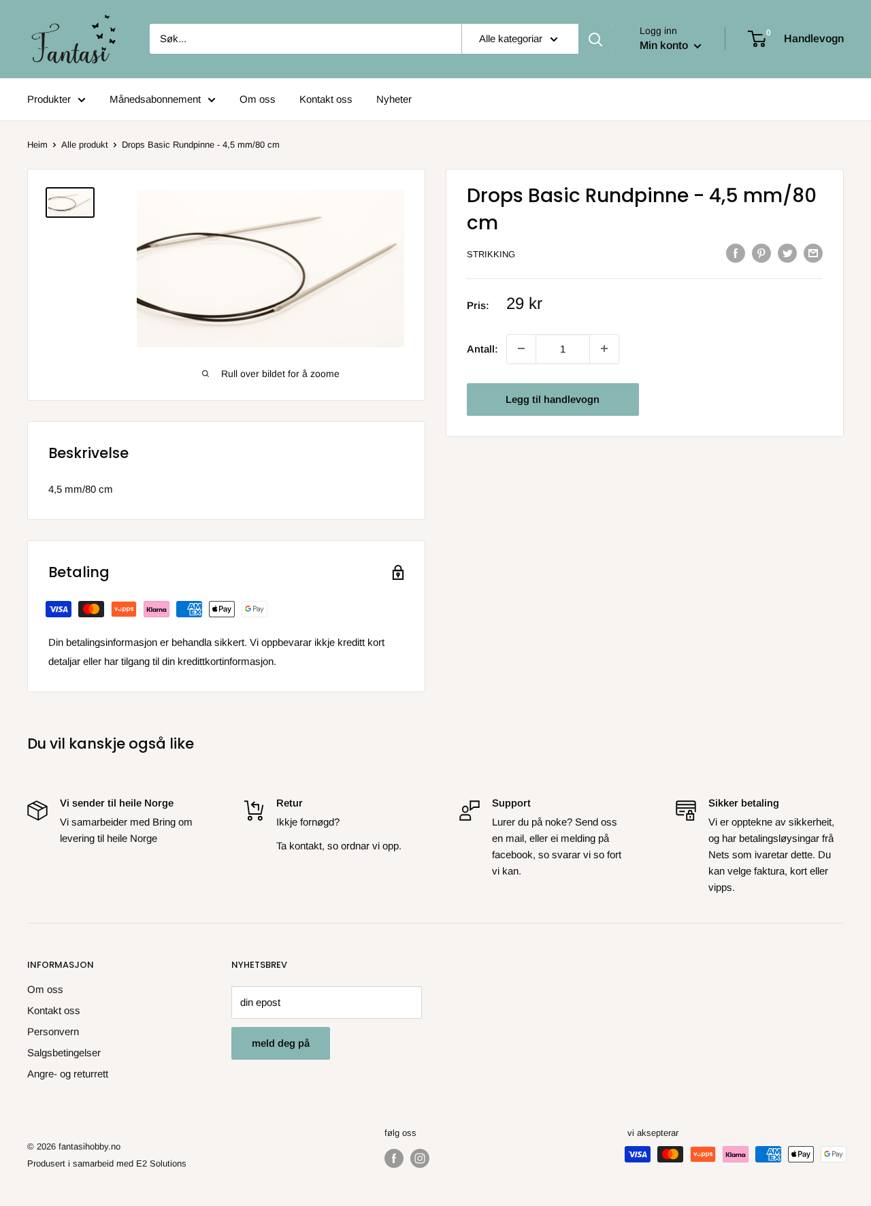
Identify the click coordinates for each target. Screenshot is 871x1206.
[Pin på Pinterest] (761, 253)
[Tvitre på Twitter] (787, 253)
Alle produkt (84, 145)
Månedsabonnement (155, 99)
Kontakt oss (325, 99)
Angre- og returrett (67, 1073)
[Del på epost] (813, 253)
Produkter (49, 99)
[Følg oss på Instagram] (419, 1158)
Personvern (53, 1031)
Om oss (258, 99)
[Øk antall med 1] (521, 348)
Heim (37, 145)
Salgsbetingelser (64, 1052)
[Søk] (595, 39)
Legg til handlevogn (552, 398)
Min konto (665, 45)
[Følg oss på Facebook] (394, 1158)
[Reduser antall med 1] (604, 348)
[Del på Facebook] (735, 253)
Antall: (482, 348)
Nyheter (394, 99)
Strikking (491, 254)
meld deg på (281, 1043)
